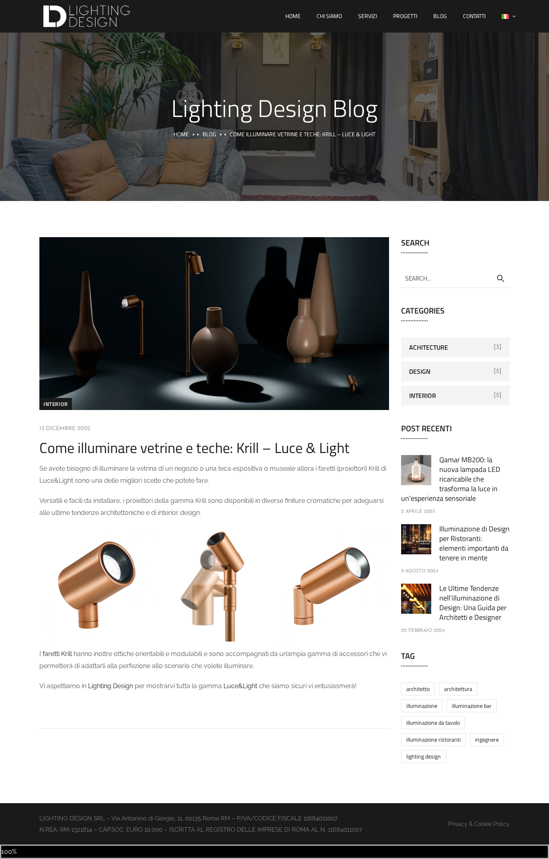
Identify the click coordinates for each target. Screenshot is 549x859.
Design (419, 371)
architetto (418, 689)
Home (293, 16)
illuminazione (421, 705)
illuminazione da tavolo (433, 722)
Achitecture (428, 347)
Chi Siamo (329, 16)
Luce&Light (241, 686)
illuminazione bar (472, 705)
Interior (55, 404)
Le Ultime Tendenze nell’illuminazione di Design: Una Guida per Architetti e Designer (472, 603)
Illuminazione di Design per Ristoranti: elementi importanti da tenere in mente (474, 543)
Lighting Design (110, 686)
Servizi (367, 16)
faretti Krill (57, 654)
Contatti (474, 16)
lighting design (423, 756)
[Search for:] (455, 278)
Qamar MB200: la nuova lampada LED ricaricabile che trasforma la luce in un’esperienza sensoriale (450, 479)
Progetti (405, 16)
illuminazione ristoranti (433, 739)
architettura (458, 689)
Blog (440, 16)
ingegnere (487, 739)
